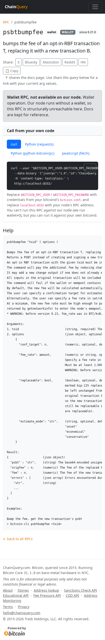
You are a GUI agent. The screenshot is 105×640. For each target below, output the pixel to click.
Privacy (23, 606)
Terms (8, 606)
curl (14, 144)
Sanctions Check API (80, 590)
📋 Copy (11, 70)
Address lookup (46, 590)
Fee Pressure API (47, 595)
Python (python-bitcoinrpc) (32, 153)
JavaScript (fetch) (75, 153)
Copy (90, 167)
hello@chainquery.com (21, 612)
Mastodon (51, 62)
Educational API (16, 595)
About (8, 590)
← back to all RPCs (18, 538)
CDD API (72, 595)
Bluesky (31, 62)
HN (83, 62)
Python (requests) (39, 144)
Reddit (69, 62)
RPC (6, 22)
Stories (23, 590)
